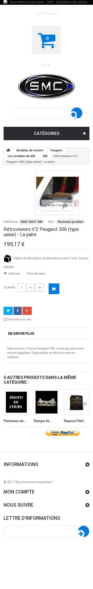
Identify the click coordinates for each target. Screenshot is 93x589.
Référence (11, 221)
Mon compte (19, 492)
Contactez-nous (46, 13)
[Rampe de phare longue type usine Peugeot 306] (46, 402)
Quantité (9, 287)
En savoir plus (21, 333)
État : (51, 221)
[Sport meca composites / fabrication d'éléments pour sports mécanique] (46, 86)
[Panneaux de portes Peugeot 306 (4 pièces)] (16, 402)
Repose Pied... (75, 421)
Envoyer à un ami (19, 319)
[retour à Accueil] (8, 150)
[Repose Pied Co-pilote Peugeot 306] (76, 402)
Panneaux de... (15, 421)
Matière (9, 267)
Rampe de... (43, 421)
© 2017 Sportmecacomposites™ (29, 482)
